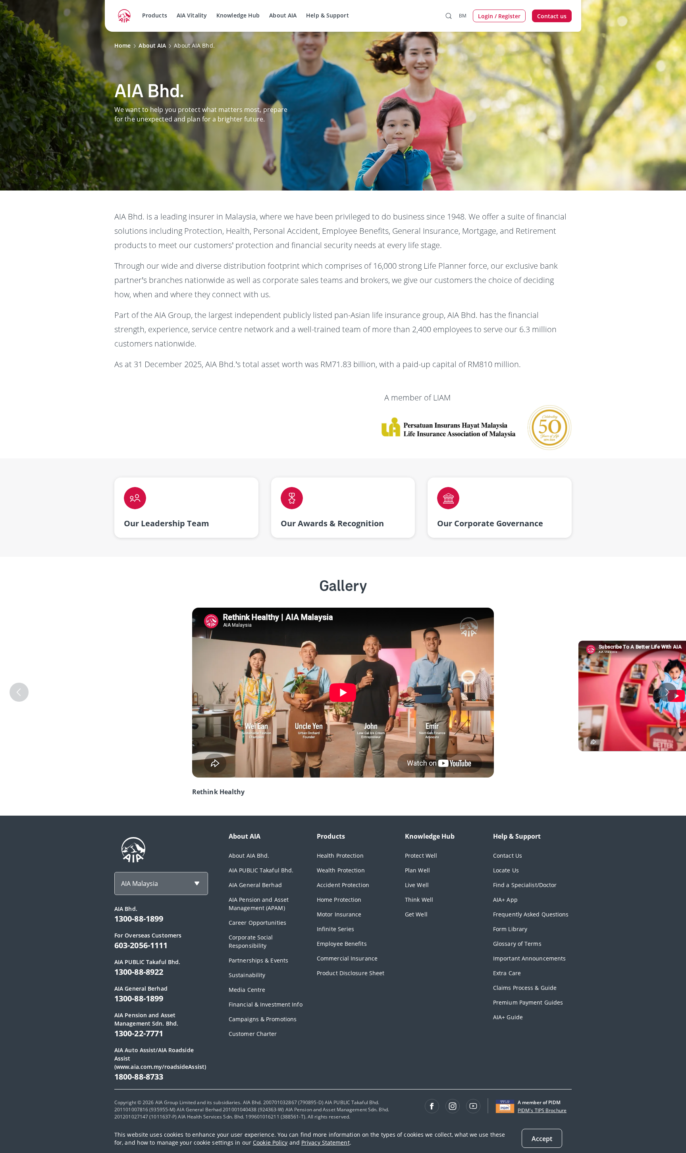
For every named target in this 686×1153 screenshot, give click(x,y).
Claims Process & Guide (525, 987)
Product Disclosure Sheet (350, 973)
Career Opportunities (257, 922)
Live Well (417, 885)
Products (154, 15)
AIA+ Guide (508, 1017)
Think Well (419, 899)
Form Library (510, 929)
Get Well (416, 914)
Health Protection (340, 855)
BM (462, 15)
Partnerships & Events (258, 960)
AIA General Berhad (255, 885)
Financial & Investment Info (266, 1004)
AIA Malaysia (139, 883)
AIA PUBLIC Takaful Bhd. (261, 870)
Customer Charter (253, 1034)
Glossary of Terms (517, 943)
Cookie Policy (270, 1142)
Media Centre (247, 989)
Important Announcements (529, 958)
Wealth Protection (341, 870)
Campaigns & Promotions (263, 1019)
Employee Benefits (342, 943)
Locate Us (506, 870)
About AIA (283, 15)
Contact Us (507, 855)
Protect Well (421, 855)
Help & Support (327, 15)
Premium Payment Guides (528, 1002)
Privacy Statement (325, 1142)
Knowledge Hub (238, 15)
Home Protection (339, 899)
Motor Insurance (339, 914)
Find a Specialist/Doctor (525, 885)
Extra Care (507, 973)
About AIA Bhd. (249, 855)
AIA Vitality (192, 15)
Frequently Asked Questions (531, 914)
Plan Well (417, 870)
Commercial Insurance (347, 958)
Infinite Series (336, 929)
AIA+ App (505, 899)
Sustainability (247, 975)
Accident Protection (343, 885)
